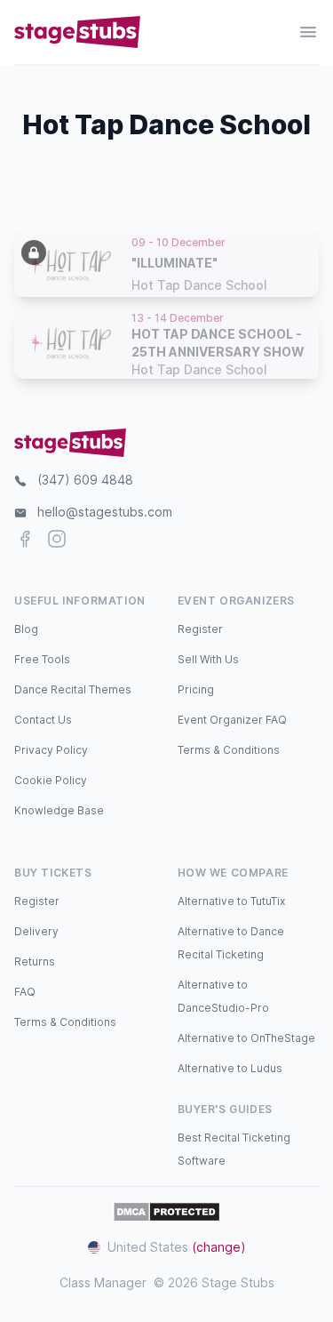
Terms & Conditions (229, 750)
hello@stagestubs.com (104, 511)
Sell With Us (208, 659)
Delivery (36, 931)
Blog (26, 629)
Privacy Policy (51, 750)
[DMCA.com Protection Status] (166, 1211)
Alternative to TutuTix (231, 901)
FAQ (25, 991)
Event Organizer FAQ (232, 719)
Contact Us (43, 719)
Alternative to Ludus (230, 1068)
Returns (34, 961)
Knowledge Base (59, 810)
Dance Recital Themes (72, 689)
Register (200, 629)
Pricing (196, 689)
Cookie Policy (50, 780)
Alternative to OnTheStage (246, 1038)
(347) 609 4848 (85, 479)
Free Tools (42, 659)
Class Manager (103, 1282)
